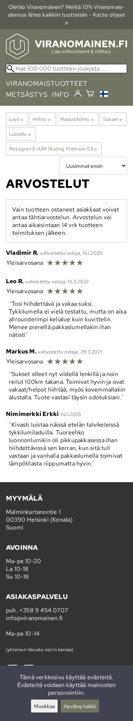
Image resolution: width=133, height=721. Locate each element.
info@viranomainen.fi (34, 618)
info (60, 94)
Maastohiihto (77, 119)
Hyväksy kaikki (80, 706)
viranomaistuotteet (47, 83)
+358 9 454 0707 (43, 610)
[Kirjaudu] (78, 94)
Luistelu (20, 134)
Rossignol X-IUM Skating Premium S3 (53, 148)
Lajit (16, 119)
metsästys (27, 94)
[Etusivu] (66, 57)
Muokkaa (44, 706)
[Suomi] (105, 95)
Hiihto (42, 119)
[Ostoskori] (90, 94)
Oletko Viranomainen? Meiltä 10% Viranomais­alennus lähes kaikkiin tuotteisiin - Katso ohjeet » (67, 14)
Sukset (112, 119)
